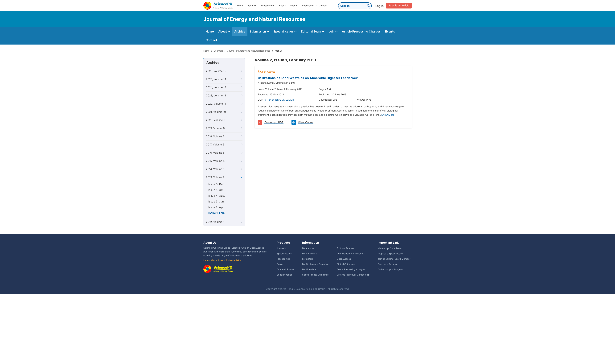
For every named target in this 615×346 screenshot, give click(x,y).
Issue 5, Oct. (216, 190)
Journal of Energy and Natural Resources (248, 50)
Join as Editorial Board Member (394, 259)
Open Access (344, 259)
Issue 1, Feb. (216, 213)
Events (293, 5)
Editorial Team (311, 31)
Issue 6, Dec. (216, 184)
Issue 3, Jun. (216, 201)
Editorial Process (345, 248)
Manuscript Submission (390, 248)
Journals (252, 5)
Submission (258, 31)
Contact (323, 5)
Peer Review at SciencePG (351, 253)
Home (240, 5)
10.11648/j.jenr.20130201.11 (278, 99)
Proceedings (267, 5)
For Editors (307, 259)
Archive (239, 31)
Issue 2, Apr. (216, 207)
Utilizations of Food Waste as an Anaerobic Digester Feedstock (308, 78)
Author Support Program (390, 269)
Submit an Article (398, 5)
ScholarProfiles (284, 274)
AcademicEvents (285, 269)
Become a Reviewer (388, 264)
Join (331, 31)
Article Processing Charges (361, 31)
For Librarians (309, 269)
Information (308, 5)
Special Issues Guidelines (315, 274)
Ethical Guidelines (346, 264)
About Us (209, 242)
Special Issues (283, 31)
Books (282, 5)
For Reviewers (309, 253)
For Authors (308, 248)
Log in (379, 6)
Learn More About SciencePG (221, 260)
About (223, 31)
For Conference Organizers (316, 264)
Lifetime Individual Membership (353, 274)
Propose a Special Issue (390, 253)
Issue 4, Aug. (216, 195)
